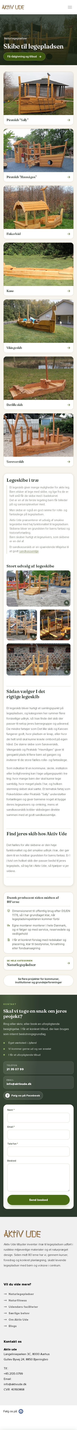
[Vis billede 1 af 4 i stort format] (38, 588)
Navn (10, 1109)
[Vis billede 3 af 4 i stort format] (55, 625)
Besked (11, 1160)
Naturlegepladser (15, 38)
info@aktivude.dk (15, 1384)
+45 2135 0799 (13, 1374)
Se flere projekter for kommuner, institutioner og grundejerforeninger (38, 980)
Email (10, 1126)
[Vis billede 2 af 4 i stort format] (22, 625)
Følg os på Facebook (23, 1095)
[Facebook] (21, 1411)
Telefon (12, 1143)
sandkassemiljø (28, 551)
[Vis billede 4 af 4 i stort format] (38, 659)
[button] (70, 7)
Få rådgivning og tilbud (22, 56)
